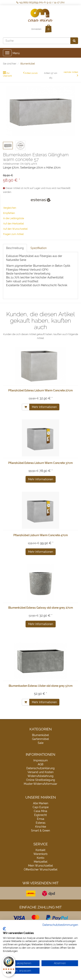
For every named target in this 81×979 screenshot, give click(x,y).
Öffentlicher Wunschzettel (40, 869)
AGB (40, 764)
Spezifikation (38, 248)
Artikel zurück (31, 73)
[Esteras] (41, 199)
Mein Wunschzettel (40, 865)
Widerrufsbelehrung (40, 776)
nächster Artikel (71, 72)
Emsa (40, 818)
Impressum (40, 760)
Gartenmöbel (40, 739)
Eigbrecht (40, 815)
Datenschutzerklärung (40, 768)
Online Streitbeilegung (40, 779)
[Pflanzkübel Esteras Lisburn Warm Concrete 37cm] (40, 438)
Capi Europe (41, 807)
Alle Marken (40, 803)
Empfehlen (9, 213)
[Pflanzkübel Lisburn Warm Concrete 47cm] (40, 510)
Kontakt (40, 850)
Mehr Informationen (44, 407)
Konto (40, 857)
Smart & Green (40, 830)
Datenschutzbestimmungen (60, 924)
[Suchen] (74, 40)
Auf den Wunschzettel (15, 229)
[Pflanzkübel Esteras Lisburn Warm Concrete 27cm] (40, 365)
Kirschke (40, 826)
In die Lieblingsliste (13, 218)
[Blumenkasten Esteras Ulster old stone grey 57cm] (40, 661)
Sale (40, 742)
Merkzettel (40, 861)
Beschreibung (15, 248)
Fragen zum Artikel (13, 234)
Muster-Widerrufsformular (40, 783)
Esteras (40, 822)
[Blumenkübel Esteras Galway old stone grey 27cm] (40, 583)
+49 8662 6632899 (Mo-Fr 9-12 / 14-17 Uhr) (41, 2)
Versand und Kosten (40, 772)
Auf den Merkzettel (13, 223)
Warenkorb (40, 853)
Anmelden (36, 29)
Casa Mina (40, 811)
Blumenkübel (40, 735)
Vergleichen (9, 208)
